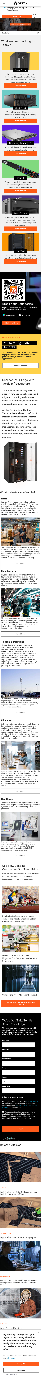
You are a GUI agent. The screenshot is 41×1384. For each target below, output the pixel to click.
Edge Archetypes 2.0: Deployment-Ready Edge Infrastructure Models (19, 1193)
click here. (11, 1358)
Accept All (21, 1364)
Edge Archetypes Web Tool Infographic (18, 1237)
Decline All (21, 1370)
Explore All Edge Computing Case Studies (20, 1003)
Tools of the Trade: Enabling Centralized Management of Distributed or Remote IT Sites (19, 1282)
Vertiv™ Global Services (11, 1328)
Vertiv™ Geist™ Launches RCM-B (13, 23)
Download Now (11, 323)
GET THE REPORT (20, 366)
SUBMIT (20, 1129)
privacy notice (32, 1101)
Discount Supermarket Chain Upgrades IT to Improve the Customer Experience (20, 958)
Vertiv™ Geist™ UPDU (9, 21)
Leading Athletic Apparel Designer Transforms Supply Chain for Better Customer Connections (19, 919)
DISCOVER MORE (20, 85)
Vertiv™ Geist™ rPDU (9, 18)
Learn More (21, 563)
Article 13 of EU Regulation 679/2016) (19, 1106)
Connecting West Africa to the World (19, 995)
